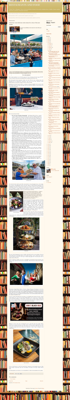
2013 (48, 156)
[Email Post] (15, 373)
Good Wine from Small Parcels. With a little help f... (54, 115)
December (50, 43)
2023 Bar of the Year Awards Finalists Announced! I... (53, 85)
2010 (48, 160)
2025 (48, 39)
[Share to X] (19, 373)
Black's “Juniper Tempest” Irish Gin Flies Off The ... (54, 80)
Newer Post (11, 380)
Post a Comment (12, 378)
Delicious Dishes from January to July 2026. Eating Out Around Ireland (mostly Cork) (22, 13)
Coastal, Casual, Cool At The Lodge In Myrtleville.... (54, 82)
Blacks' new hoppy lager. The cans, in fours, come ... (53, 71)
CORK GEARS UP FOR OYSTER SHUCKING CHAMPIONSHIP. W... (54, 63)
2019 (48, 148)
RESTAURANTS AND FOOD (24, 4)
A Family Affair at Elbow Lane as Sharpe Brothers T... (54, 97)
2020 (48, 146)
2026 (48, 37)
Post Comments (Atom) (16, 382)
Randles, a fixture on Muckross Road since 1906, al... (54, 133)
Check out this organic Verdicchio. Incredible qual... (53, 91)
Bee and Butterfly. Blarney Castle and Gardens (53, 73)
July (49, 50)
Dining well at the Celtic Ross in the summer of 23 (53, 108)
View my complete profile (55, 170)
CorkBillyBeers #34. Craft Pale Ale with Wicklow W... (54, 61)
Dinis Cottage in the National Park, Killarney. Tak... (53, 126)
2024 (48, 40)
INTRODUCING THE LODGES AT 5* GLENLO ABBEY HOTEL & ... (54, 106)
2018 (48, 149)
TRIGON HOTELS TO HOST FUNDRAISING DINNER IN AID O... (54, 54)
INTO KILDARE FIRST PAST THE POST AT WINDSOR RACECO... (53, 52)
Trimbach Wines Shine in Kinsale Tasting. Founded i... (54, 76)
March (49, 139)
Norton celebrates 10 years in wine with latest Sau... (54, 88)
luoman (37, 388)
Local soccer (49, 182)
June (49, 135)
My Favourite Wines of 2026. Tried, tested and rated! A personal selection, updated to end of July (24, 17)
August (49, 48)
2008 (48, 163)
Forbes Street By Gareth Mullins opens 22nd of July (53, 111)
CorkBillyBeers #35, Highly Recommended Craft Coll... (54, 59)
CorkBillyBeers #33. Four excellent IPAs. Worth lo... (54, 104)
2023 (48, 42)
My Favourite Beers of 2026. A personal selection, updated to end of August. (21, 15)
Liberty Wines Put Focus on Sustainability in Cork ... (54, 129)
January (49, 142)
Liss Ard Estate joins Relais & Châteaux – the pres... (54, 113)
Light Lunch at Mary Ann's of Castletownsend (52, 122)
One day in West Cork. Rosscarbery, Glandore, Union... (53, 100)
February (49, 141)
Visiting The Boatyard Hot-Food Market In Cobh (54, 69)
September (50, 47)
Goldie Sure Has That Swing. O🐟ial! (53, 86)
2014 (48, 155)
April (49, 138)
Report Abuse (48, 33)
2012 (48, 158)
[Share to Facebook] (20, 373)
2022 (48, 144)
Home (26, 380)
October (49, 46)
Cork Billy (54, 169)
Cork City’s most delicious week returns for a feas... (54, 78)
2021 (48, 145)
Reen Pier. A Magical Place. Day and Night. (53, 118)
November (50, 44)
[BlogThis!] (18, 373)
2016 (48, 152)
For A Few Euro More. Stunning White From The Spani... (54, 65)
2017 (48, 151)
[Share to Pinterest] (21, 373)
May (49, 136)
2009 (48, 162)
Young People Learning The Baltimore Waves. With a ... (53, 93)
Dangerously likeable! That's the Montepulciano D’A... (53, 56)
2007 (48, 165)
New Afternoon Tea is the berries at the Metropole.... (54, 131)
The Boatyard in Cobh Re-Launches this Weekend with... (54, 95)
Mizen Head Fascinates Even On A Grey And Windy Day (54, 120)
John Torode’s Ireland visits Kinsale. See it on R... (54, 102)
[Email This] (17, 373)
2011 (48, 159)
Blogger (43, 388)
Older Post (41, 380)
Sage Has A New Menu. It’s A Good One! (54, 67)
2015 (48, 153)
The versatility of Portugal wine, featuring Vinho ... (54, 124)
